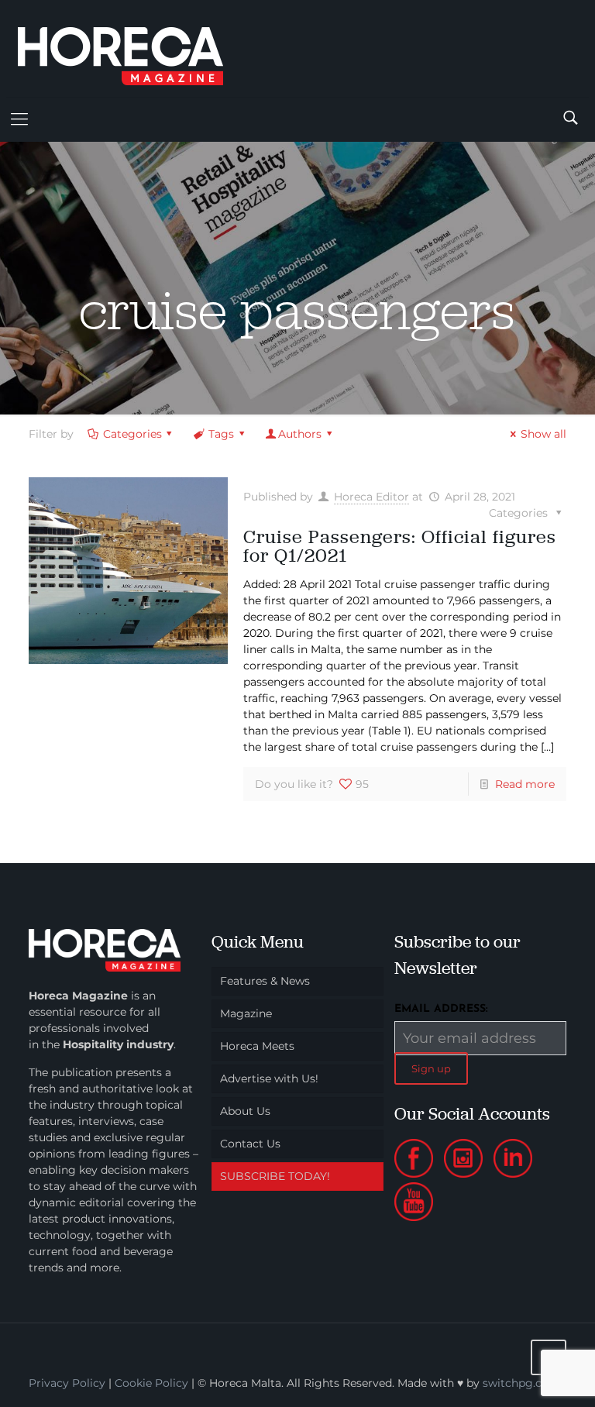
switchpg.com (521, 1383)
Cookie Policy (151, 1383)
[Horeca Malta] (134, 48)
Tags (221, 434)
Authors (300, 434)
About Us (245, 1111)
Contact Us (250, 1144)
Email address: (441, 1009)
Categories (132, 434)
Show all (543, 434)
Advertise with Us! (269, 1078)
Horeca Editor (371, 497)
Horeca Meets (257, 1046)
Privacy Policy (67, 1383)
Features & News (265, 981)
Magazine (246, 1013)
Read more (525, 784)
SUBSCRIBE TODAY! (275, 1176)
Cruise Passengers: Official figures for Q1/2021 (399, 545)
